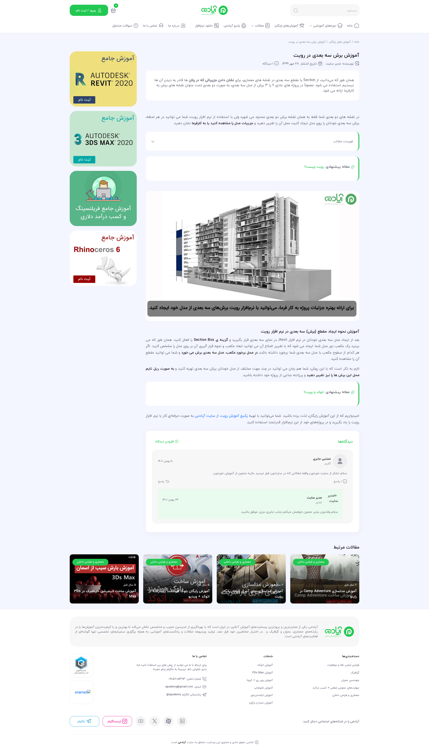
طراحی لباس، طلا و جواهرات (343, 665)
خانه (356, 42)
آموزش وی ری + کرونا (260, 680)
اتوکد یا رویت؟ (314, 392)
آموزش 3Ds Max (262, 672)
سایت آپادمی (205, 416)
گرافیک (355, 672)
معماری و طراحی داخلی (345, 695)
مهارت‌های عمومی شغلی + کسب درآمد (336, 688)
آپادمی (182, 742)
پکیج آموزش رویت (234, 416)
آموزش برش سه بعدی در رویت (307, 42)
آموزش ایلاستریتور (261, 695)
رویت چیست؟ (314, 167)
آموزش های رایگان (340, 42)
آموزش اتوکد (265, 665)
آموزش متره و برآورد (261, 703)
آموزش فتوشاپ (263, 688)
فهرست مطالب (343, 141)
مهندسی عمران (350, 680)
